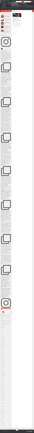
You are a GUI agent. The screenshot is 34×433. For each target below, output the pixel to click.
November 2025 (3, 343)
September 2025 (3, 346)
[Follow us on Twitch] (28, 431)
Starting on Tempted (11, 7)
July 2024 (2, 367)
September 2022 (3, 384)
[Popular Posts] (2, 13)
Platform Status (9, 9)
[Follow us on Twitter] (27, 431)
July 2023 (2, 378)
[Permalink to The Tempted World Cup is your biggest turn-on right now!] (2, 16)
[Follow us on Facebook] (32, 431)
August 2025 (3, 347)
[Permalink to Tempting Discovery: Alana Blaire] (2, 23)
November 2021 (3, 393)
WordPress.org (3, 425)
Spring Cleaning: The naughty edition (5, 322)
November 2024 (3, 361)
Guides (6, 9)
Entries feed (3, 422)
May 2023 (3, 381)
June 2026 (3, 332)
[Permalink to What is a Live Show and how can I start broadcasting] (2, 31)
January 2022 (3, 390)
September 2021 (3, 396)
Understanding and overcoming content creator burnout (17, 20)
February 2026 (3, 338)
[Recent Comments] (9, 13)
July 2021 (2, 399)
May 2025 (3, 352)
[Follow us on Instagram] (26, 431)
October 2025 (3, 344)
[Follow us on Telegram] (29, 431)
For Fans (20, 7)
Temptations (16, 7)
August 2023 (3, 376)
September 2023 (3, 375)
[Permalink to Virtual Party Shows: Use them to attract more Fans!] (2, 27)
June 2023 (3, 379)
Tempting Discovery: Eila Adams (7, 19)
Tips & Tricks (31, 7)
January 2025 (3, 358)
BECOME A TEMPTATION (4, 7)
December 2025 (3, 341)
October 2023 (3, 373)
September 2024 (3, 364)
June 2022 (3, 387)
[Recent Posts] (6, 13)
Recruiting (22, 7)
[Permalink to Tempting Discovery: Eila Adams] (2, 20)
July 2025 (2, 349)
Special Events (3, 9)
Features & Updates (27, 7)
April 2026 (3, 335)
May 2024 (3, 370)
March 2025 (3, 355)
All (4, 15)
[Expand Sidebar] (33, 11)
